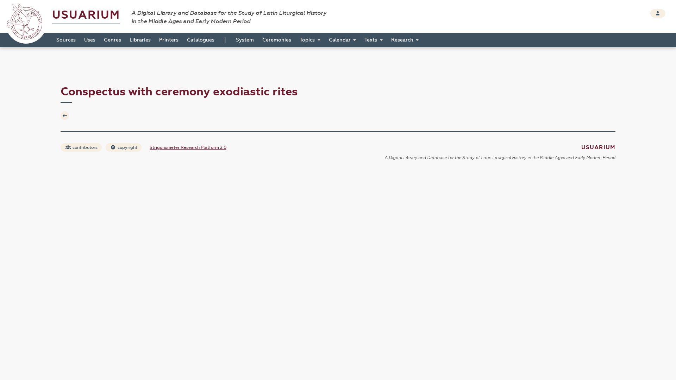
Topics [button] (308, 40)
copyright (127, 147)
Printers (169, 40)
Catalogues (200, 40)
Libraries (140, 40)
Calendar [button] (340, 40)
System (245, 40)
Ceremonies (276, 40)
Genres (112, 40)
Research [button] (403, 40)
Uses (89, 40)
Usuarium (86, 15)
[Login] (657, 13)
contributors (84, 147)
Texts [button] (371, 40)
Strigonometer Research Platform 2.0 (188, 147)
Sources (66, 40)
